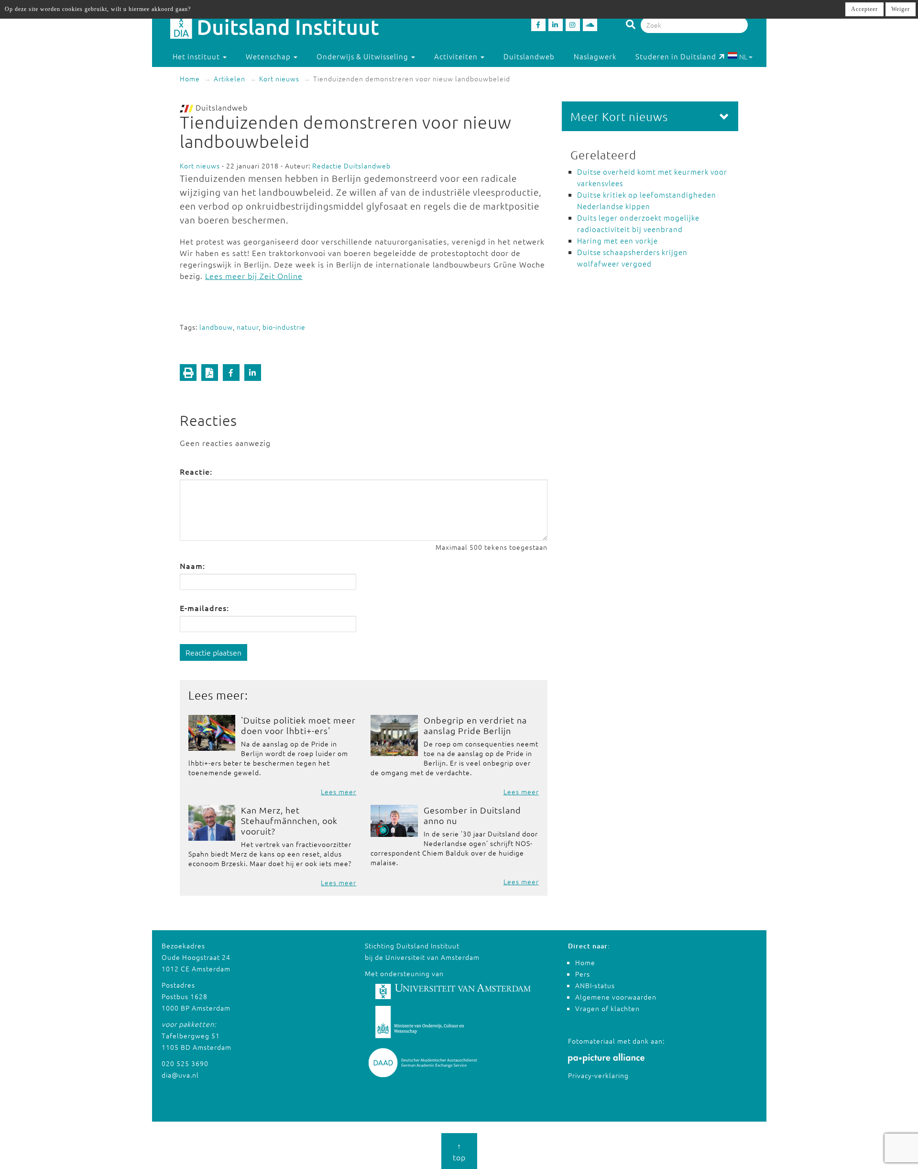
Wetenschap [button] (269, 56)
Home (190, 78)
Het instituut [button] (197, 56)
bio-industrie (284, 327)
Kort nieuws (279, 78)
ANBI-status (595, 985)
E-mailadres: (204, 607)
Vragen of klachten (607, 1008)
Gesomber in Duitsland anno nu (472, 815)
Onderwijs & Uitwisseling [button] (363, 56)
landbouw (216, 327)
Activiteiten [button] (457, 56)
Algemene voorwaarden (615, 997)
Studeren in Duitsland (675, 56)
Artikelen (229, 78)
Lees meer (338, 791)
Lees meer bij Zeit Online (254, 275)
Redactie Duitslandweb (351, 165)
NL (743, 56)
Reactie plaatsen (213, 652)
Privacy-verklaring (598, 1075)
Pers (582, 974)
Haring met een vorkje (617, 240)
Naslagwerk (595, 56)
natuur (248, 327)
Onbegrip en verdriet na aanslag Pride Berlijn (475, 725)
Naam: (192, 565)
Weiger (900, 9)
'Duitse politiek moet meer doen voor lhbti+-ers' (298, 725)
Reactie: (196, 471)
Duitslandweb (529, 56)
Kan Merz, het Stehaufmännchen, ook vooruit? (289, 820)
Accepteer (864, 9)
